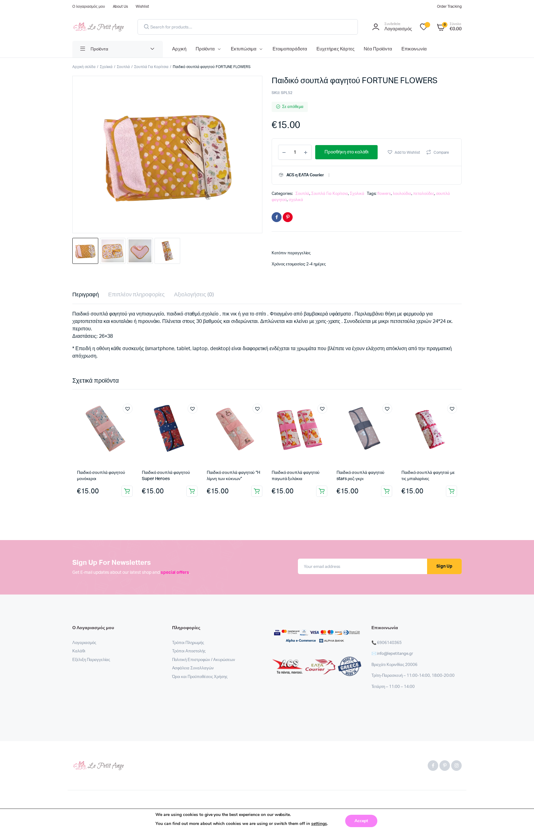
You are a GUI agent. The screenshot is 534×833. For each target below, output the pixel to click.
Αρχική (179, 49)
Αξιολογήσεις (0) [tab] (194, 295)
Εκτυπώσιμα (244, 49)
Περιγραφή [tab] (85, 295)
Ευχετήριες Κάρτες (335, 49)
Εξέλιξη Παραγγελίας (91, 660)
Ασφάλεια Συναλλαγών (193, 668)
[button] (403, 152)
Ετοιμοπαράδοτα (290, 49)
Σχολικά (106, 67)
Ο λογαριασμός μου (88, 6)
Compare (441, 152)
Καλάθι (78, 651)
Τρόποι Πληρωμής (188, 643)
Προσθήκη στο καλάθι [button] (127, 491)
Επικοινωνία (414, 49)
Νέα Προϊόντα (378, 49)
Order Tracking (449, 6)
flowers (384, 194)
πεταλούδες (423, 194)
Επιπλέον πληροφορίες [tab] (136, 295)
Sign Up (444, 566)
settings (319, 824)
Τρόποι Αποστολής (189, 651)
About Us (120, 6)
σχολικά (296, 200)
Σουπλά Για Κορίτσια (151, 67)
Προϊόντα (205, 49)
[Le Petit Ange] (98, 27)
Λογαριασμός (84, 643)
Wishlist (142, 6)
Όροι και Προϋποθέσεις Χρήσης (199, 677)
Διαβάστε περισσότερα (191, 491)
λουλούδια (402, 194)
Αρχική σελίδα (83, 67)
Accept (361, 821)
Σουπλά (123, 67)
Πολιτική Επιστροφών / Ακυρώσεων (203, 660)
